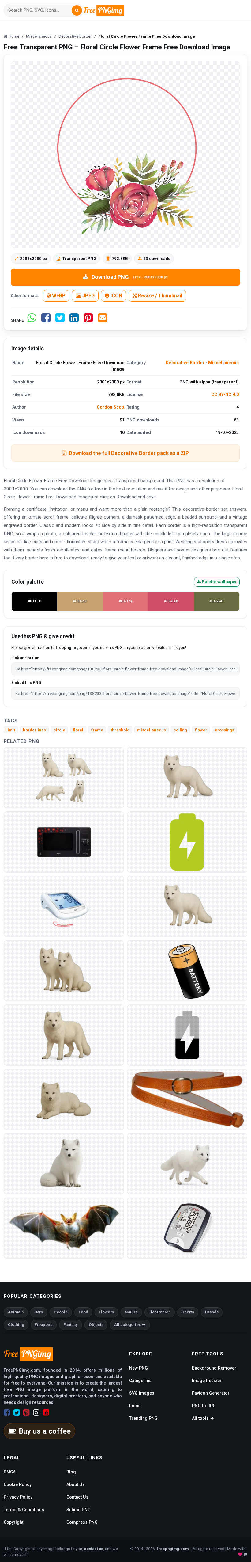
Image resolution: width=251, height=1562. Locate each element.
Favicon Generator (211, 1393)
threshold (120, 730)
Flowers (106, 1312)
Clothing (16, 1324)
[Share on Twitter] (60, 320)
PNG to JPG (204, 1406)
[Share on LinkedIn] (74, 320)
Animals (16, 1312)
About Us (75, 1484)
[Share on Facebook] (46, 320)
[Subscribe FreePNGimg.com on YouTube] (46, 1412)
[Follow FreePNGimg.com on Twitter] (16, 1412)
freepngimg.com (173, 1548)
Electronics (159, 1312)
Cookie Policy (18, 1484)
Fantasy (70, 1324)
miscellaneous (151, 730)
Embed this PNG (26, 682)
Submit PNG (78, 1509)
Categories (140, 1380)
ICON (115, 296)
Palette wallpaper (219, 581)
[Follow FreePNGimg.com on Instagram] (36, 1412)
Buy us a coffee (45, 1431)
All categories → (130, 1324)
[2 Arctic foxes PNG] (64, 970)
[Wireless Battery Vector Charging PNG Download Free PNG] (187, 1034)
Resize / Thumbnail (159, 296)
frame (97, 730)
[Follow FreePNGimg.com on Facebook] (7, 1412)
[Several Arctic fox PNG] (64, 777)
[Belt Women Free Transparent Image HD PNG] (187, 1099)
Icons (134, 1406)
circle (59, 730)
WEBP (58, 296)
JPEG (88, 296)
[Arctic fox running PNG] (187, 1163)
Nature (131, 1312)
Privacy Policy (18, 1497)
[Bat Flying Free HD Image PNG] (64, 1227)
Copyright (13, 1522)
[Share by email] (102, 320)
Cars (38, 1312)
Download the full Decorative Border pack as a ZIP (129, 453)
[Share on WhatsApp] (32, 320)
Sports (188, 1312)
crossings (224, 730)
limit (10, 730)
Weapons (43, 1324)
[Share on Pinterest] (88, 320)
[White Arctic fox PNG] (64, 1099)
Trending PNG (143, 1418)
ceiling (180, 730)
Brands (212, 1312)
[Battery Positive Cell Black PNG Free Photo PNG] (187, 970)
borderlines (34, 730)
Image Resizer (207, 1380)
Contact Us (77, 1497)
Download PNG (130, 277)
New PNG (138, 1368)
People (61, 1312)
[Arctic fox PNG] (187, 777)
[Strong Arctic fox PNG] (64, 1034)
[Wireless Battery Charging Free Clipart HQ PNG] (187, 841)
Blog (71, 1472)
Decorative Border (185, 362)
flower (201, 730)
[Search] (77, 10)
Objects (96, 1324)
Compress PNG (82, 1522)
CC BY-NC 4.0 (225, 394)
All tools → (203, 1418)
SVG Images (141, 1393)
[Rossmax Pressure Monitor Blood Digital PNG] (187, 1227)
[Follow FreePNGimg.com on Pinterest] (26, 1412)
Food (83, 1312)
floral (78, 730)
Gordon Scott (111, 407)
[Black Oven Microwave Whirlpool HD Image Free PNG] (64, 841)
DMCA (10, 1472)
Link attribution (25, 658)
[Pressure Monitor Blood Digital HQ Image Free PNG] (64, 906)
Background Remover (214, 1368)
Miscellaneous (223, 362)
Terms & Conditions (24, 1509)
